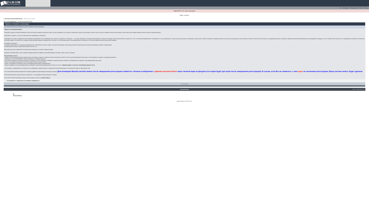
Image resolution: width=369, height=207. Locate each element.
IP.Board (182, 101)
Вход (186, 10)
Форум (178, 101)
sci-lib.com (3, 8)
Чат (340, 8)
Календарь (346, 8)
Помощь (366, 8)
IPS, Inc (190, 101)
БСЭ (5, 21)
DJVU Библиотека (12, 21)
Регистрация (192, 10)
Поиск (360, 8)
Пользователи (354, 8)
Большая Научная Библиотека (13, 18)
